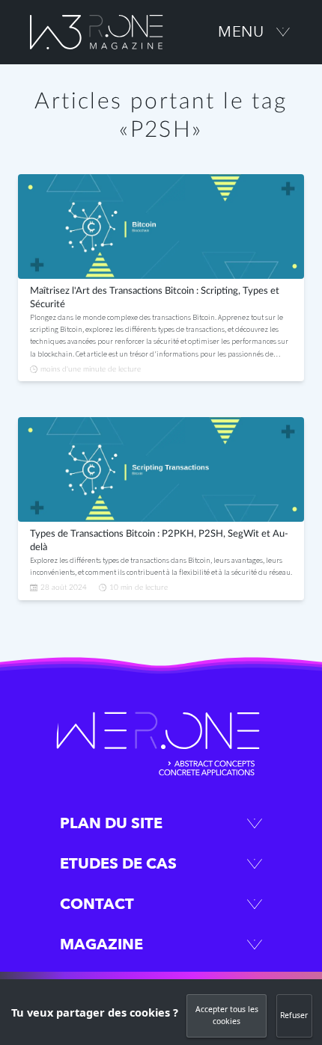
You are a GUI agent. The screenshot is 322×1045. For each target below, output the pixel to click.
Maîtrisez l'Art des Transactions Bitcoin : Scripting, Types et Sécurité (154, 297)
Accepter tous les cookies (226, 1015)
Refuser (294, 1015)
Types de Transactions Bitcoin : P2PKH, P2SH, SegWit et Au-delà (159, 540)
